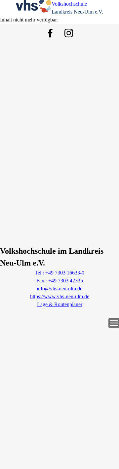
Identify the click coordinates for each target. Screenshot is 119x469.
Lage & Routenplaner (59, 304)
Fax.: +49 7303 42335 (59, 280)
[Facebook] (50, 33)
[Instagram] (69, 33)
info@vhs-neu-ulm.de (59, 288)
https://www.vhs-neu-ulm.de (59, 296)
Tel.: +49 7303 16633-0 (59, 272)
